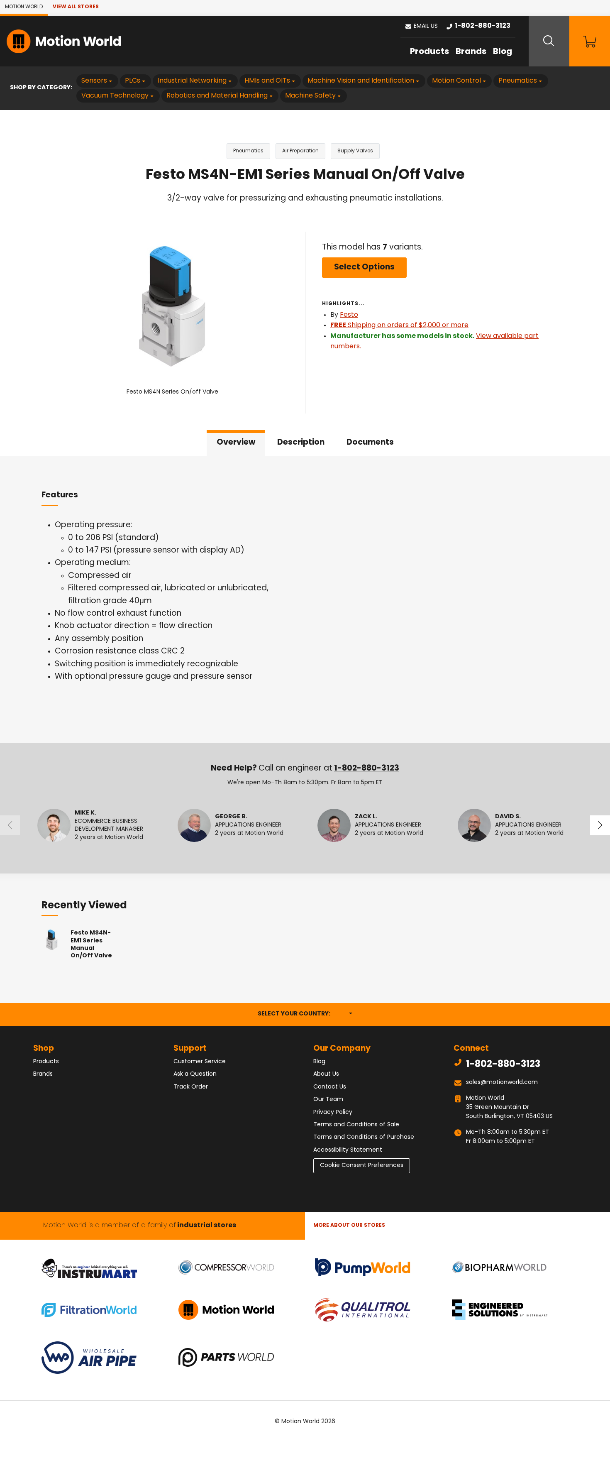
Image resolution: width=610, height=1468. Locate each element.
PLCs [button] (132, 81)
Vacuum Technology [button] (115, 96)
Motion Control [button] (456, 81)
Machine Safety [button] (310, 96)
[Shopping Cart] (589, 41)
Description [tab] (301, 443)
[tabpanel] (305, 600)
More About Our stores (349, 1225)
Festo (349, 315)
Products (429, 52)
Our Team (328, 1099)
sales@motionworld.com (502, 1082)
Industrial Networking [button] (192, 81)
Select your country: (305, 1013)
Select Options (364, 268)
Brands (471, 52)
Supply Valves (355, 151)
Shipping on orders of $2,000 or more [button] (399, 325)
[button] (421, 26)
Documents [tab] (370, 443)
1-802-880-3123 (366, 769)
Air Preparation (300, 151)
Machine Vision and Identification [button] (360, 81)
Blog (502, 52)
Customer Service (199, 1062)
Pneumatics (248, 151)
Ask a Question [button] (195, 1074)
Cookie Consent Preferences (361, 1165)
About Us (326, 1074)
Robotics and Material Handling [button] (217, 96)
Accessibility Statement (347, 1150)
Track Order (190, 1087)
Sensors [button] (94, 81)
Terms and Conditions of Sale (356, 1125)
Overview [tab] (236, 443)
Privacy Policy (332, 1112)
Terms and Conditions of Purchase (363, 1137)
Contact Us (329, 1087)
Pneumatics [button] (517, 81)
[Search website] (549, 41)
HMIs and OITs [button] (267, 81)
